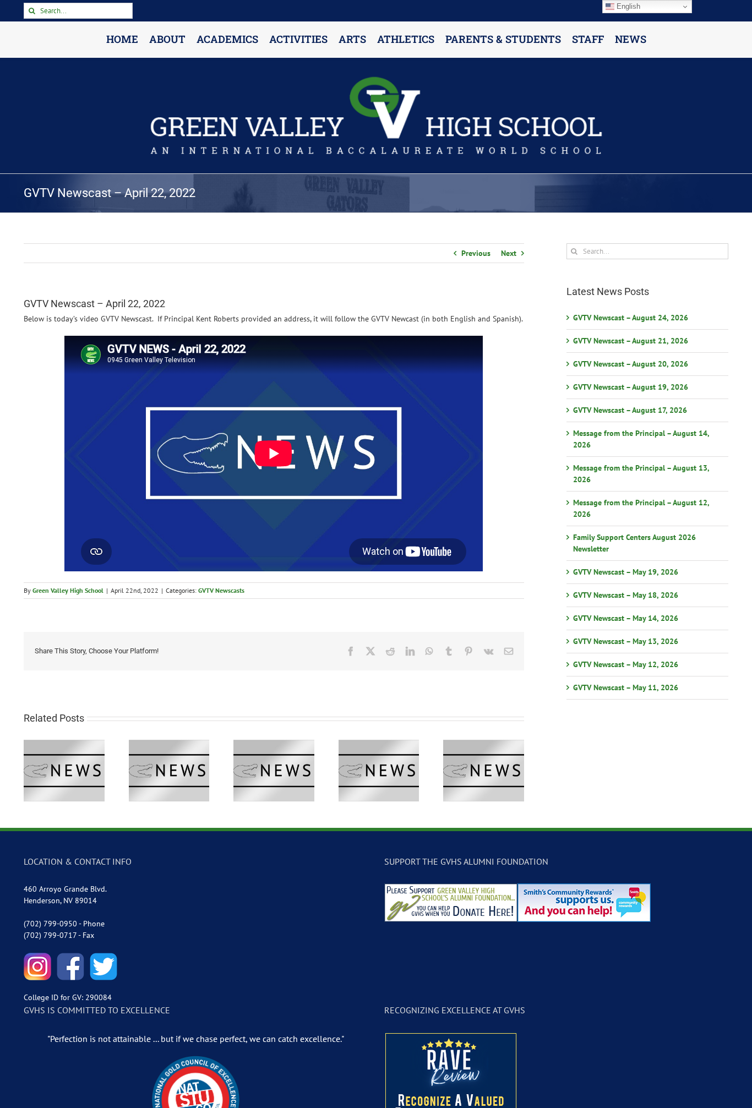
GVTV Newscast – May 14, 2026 (625, 618)
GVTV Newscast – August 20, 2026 (630, 364)
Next (508, 253)
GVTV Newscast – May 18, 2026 (625, 595)
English (627, 6)
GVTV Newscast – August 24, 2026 (630, 318)
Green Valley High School (67, 590)
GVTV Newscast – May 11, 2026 (625, 687)
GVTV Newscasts (221, 590)
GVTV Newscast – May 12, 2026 (625, 664)
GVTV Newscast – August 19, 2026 (630, 387)
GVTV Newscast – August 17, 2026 (630, 410)
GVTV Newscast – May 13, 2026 (625, 641)
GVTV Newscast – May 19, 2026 (625, 572)
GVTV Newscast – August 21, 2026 (630, 341)
